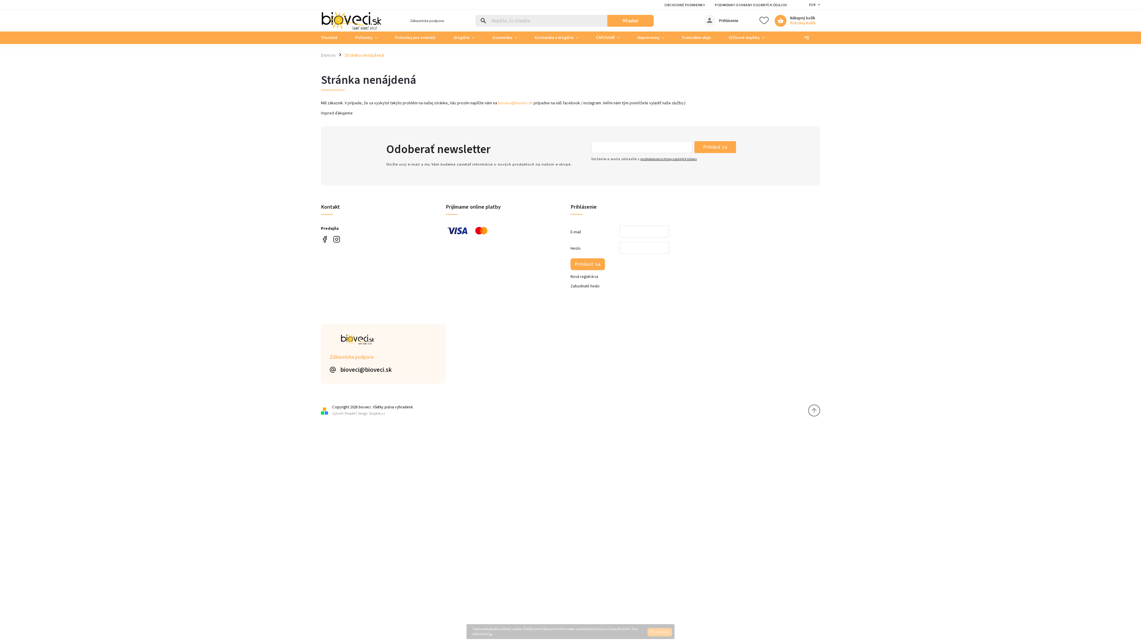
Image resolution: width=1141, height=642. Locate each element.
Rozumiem (660, 632)
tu (490, 634)
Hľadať (630, 20)
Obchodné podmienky (684, 5)
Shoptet (350, 413)
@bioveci (324, 239)
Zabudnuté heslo (585, 286)
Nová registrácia (584, 277)
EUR (812, 4)
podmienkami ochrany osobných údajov (668, 159)
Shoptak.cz (377, 413)
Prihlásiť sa (715, 147)
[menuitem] (333, 38)
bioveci (336, 239)
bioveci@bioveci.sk (515, 103)
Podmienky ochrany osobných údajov (751, 5)
